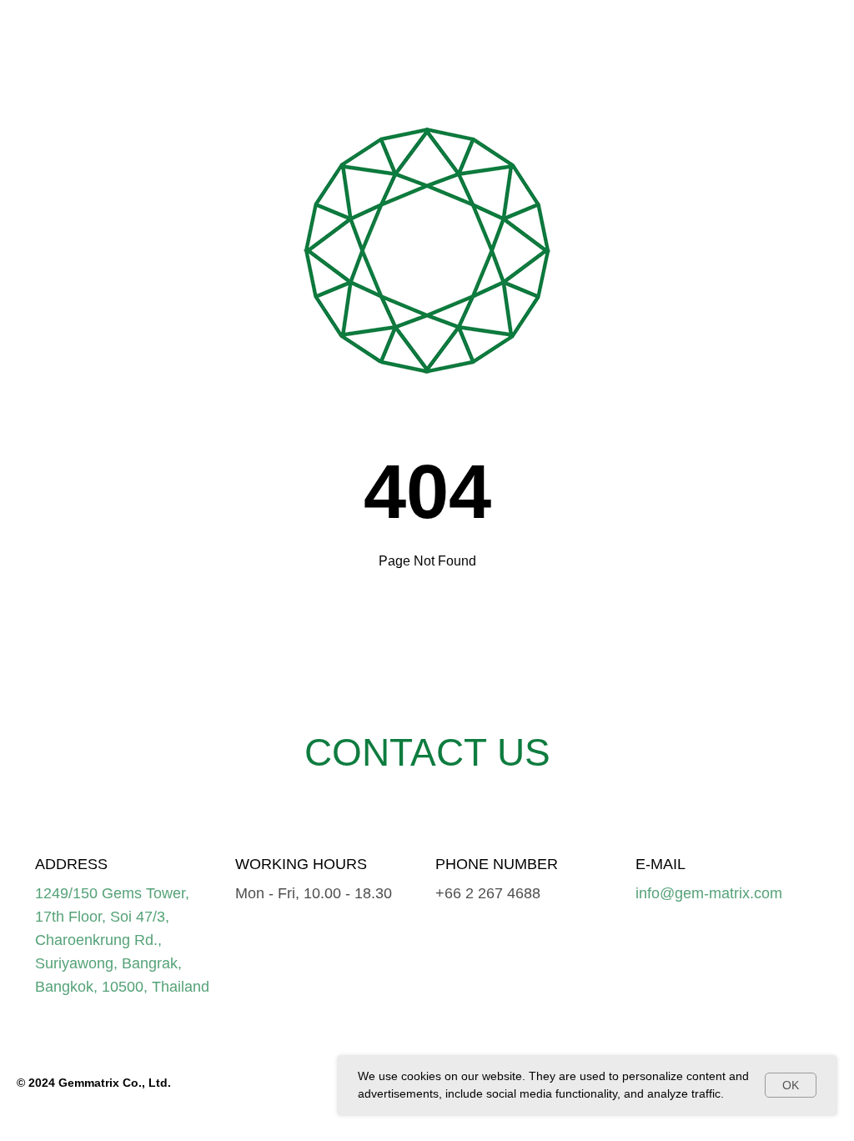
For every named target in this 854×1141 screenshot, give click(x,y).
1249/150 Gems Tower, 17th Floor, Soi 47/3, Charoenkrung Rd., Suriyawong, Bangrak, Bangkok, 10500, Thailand (122, 940)
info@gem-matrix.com (708, 893)
